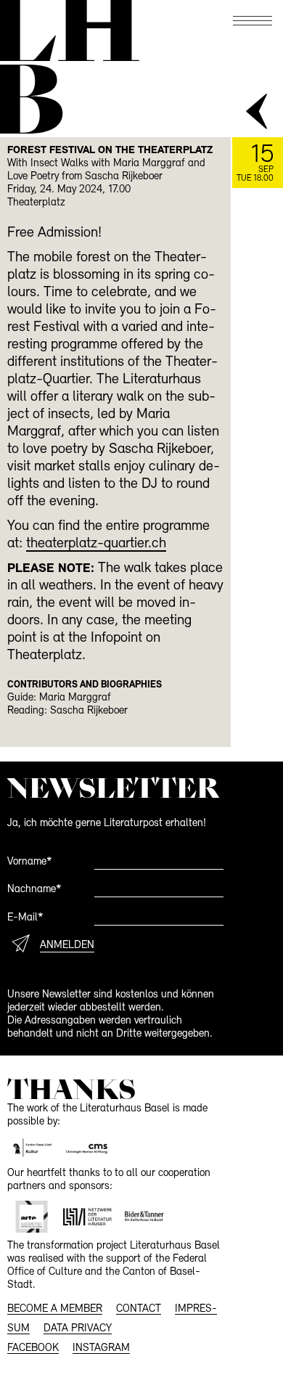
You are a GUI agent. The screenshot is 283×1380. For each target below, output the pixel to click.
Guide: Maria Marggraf (59, 698)
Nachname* (34, 889)
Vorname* (29, 862)
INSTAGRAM (101, 1348)
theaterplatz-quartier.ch (96, 543)
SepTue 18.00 (255, 162)
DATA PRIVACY (78, 1328)
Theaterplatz (36, 202)
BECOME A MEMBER (54, 1309)
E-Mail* (25, 917)
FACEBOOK (33, 1348)
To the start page (68, 31)
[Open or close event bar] (257, 112)
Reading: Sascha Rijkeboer (67, 711)
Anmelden (67, 945)
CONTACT (138, 1309)
